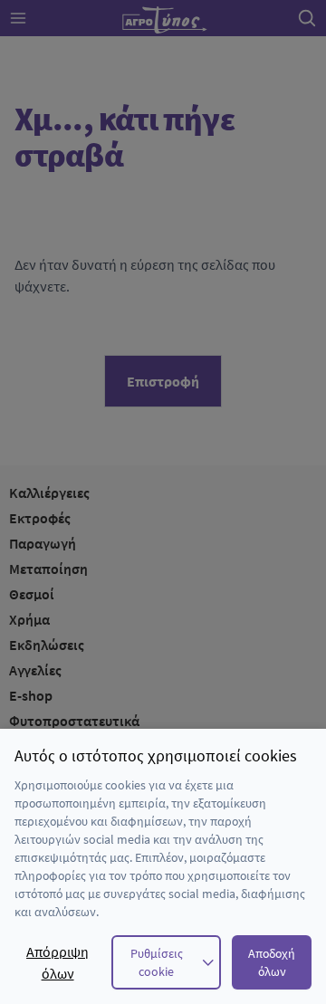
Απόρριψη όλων (57, 962)
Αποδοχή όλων (271, 962)
